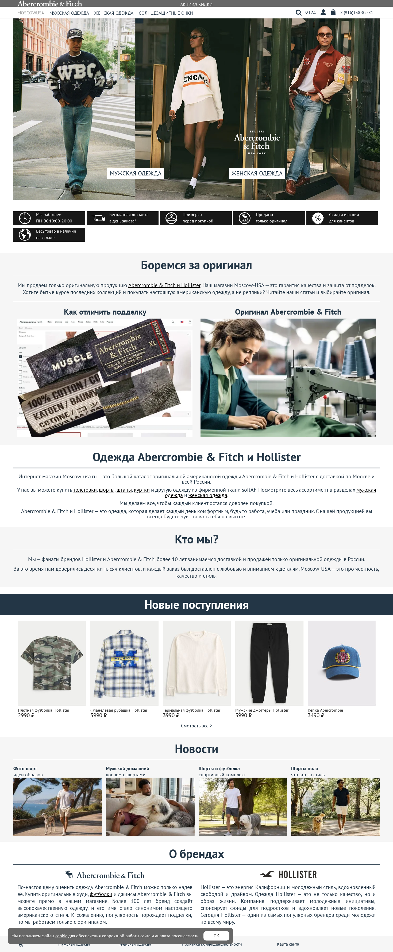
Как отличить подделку (105, 311)
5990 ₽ (98, 715)
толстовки (85, 489)
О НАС (310, 12)
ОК (216, 935)
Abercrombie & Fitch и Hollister (164, 285)
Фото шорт (25, 768)
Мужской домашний (127, 768)
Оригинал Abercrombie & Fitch (288, 311)
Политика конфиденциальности (212, 944)
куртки (142, 489)
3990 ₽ (171, 715)
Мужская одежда (69, 13)
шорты (106, 489)
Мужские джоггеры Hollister (261, 710)
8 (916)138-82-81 (356, 12)
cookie (61, 935)
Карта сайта (288, 944)
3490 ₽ (316, 715)
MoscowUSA (30, 11)
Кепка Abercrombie (325, 710)
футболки (101, 894)
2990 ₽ (26, 715)
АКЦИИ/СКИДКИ (196, 4)
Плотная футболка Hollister (43, 710)
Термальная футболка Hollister (191, 710)
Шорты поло (304, 768)
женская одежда (207, 495)
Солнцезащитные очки (166, 13)
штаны (124, 489)
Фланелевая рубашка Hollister (118, 710)
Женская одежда (113, 13)
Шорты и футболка (219, 768)
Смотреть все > (196, 726)
